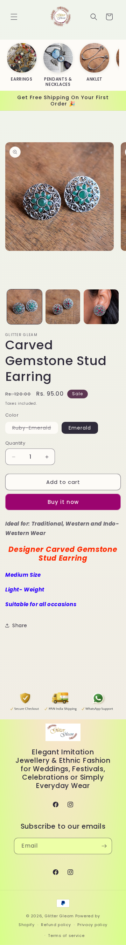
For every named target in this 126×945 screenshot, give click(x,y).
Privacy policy (92, 924)
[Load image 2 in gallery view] (63, 306)
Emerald (80, 427)
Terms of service (66, 935)
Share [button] (19, 625)
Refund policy (56, 924)
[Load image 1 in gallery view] (24, 306)
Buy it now (63, 502)
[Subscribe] (104, 846)
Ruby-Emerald (35, 429)
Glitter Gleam (59, 916)
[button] (14, 17)
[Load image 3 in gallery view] (101, 306)
